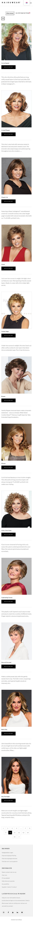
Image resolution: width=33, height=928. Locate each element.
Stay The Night (5, 796)
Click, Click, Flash (6, 530)
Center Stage (5, 331)
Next (19, 837)
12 (19, 832)
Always (3, 463)
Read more (8, 67)
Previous (3, 828)
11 (14, 832)
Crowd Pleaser (5, 130)
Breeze (3, 396)
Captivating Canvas (6, 597)
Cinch (3, 264)
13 (23, 832)
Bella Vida (4, 729)
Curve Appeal (5, 63)
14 (28, 832)
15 (14, 837)
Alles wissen (9, 13)
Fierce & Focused (6, 662)
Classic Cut (4, 197)
